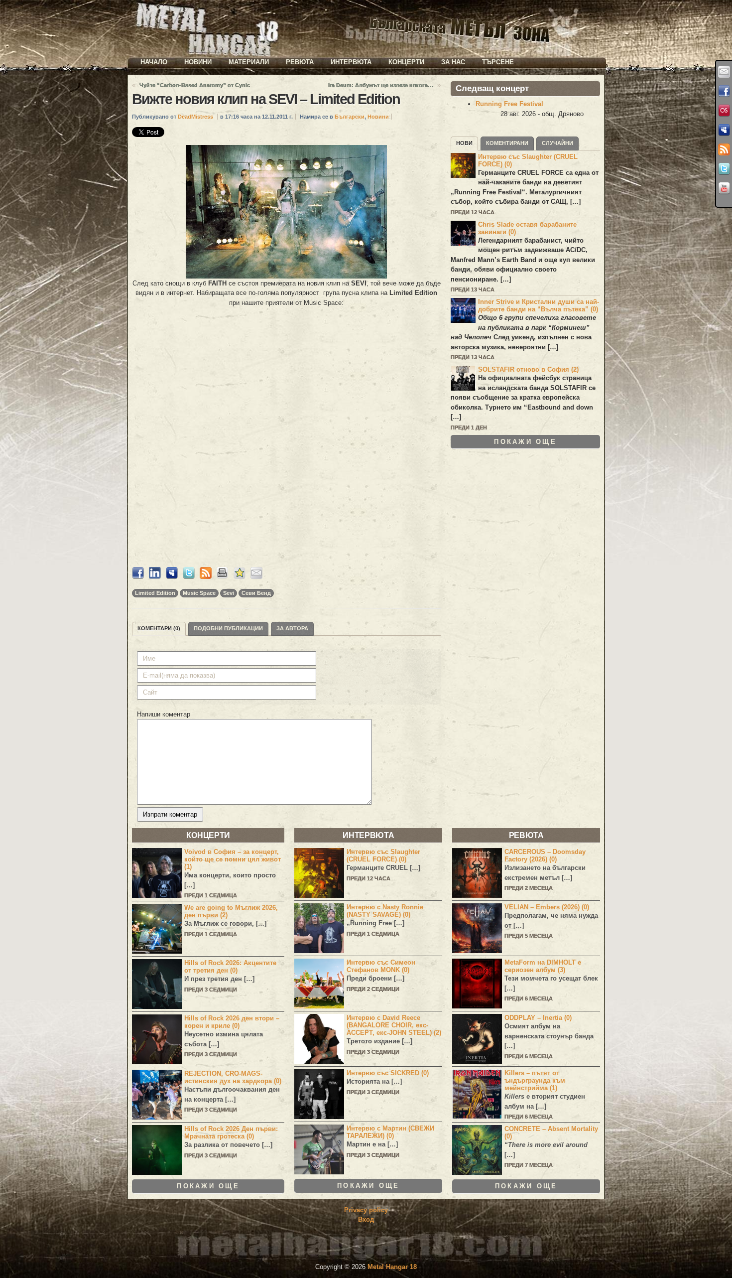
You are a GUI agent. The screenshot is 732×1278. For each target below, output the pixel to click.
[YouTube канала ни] (724, 188)
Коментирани (507, 143)
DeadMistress (195, 117)
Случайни (557, 143)
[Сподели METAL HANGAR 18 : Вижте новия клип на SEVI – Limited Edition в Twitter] (189, 576)
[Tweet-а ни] (724, 169)
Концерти (406, 62)
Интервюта (351, 62)
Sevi (228, 593)
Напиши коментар (163, 714)
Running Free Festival (509, 104)
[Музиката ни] (724, 111)
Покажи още (525, 441)
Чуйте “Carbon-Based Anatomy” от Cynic (194, 85)
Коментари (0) (158, 628)
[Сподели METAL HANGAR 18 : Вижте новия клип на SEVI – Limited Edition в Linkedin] (155, 576)
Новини (198, 62)
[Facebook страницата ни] (724, 91)
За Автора (292, 628)
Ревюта (300, 62)
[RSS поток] (724, 149)
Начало (153, 62)
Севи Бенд (256, 593)
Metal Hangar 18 (392, 1267)
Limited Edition (155, 593)
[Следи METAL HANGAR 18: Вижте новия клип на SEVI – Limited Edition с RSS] (206, 576)
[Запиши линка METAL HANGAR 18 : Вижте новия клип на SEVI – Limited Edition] (239, 576)
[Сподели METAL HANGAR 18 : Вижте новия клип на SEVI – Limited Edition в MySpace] (172, 576)
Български (350, 117)
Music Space (199, 593)
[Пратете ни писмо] (724, 72)
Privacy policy (366, 1210)
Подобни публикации (228, 628)
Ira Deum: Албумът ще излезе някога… (380, 85)
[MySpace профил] (724, 130)
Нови (464, 143)
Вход (366, 1219)
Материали (249, 62)
